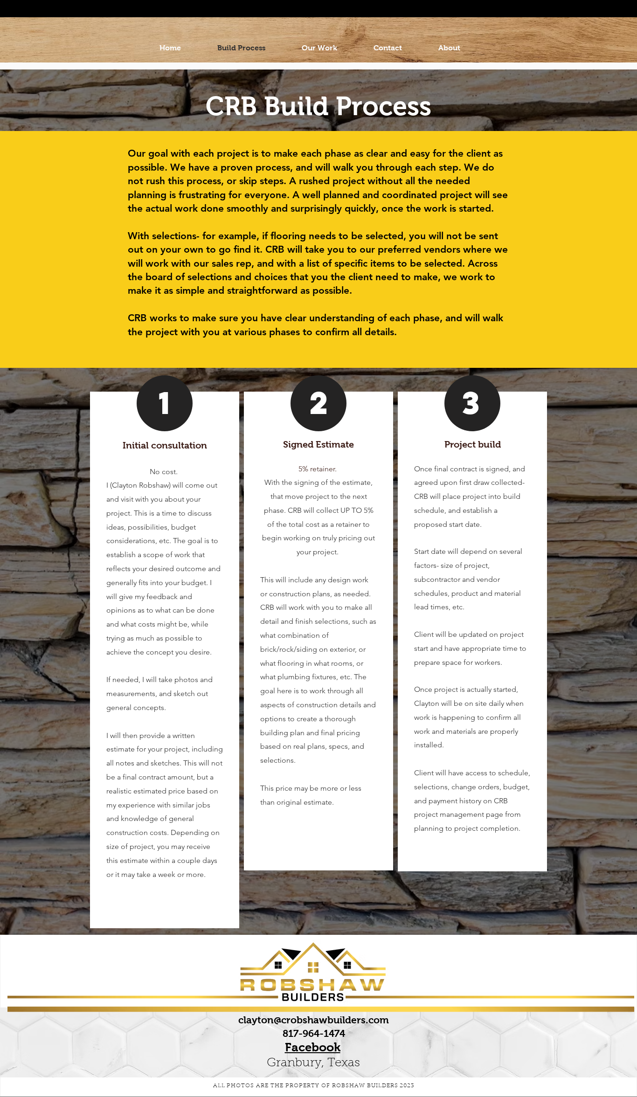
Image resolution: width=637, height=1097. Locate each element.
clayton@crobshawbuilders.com (313, 1019)
